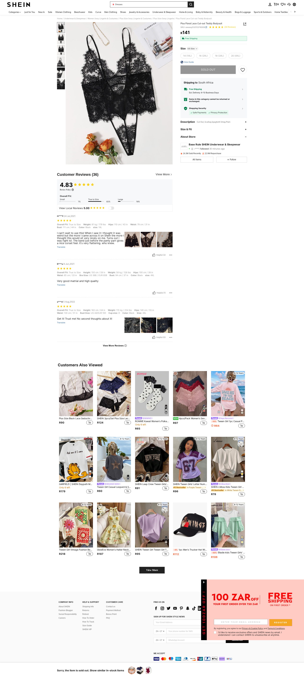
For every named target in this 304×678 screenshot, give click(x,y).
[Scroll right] (295, 12)
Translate (61, 247)
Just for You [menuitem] (29, 12)
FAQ (108, 618)
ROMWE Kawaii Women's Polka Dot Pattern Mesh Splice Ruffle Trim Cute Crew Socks (152, 421)
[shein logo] (18, 4)
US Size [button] (191, 48)
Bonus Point (111, 614)
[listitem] (76, 401)
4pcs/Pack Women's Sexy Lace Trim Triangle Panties (190, 418)
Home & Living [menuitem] (186, 12)
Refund (85, 614)
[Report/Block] (171, 255)
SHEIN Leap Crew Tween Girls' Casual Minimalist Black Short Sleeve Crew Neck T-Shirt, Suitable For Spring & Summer (152, 484)
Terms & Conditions (276, 628)
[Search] (191, 4)
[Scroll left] (291, 12)
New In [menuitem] (41, 12)
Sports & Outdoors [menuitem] (262, 12)
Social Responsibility (68, 614)
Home (59, 18)
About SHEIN (64, 606)
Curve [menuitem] (98, 12)
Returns (85, 610)
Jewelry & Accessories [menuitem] (139, 12)
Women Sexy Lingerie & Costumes (103, 18)
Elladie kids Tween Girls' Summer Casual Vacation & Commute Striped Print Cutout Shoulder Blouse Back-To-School (228, 552)
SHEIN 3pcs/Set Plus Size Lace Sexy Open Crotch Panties (114, 418)
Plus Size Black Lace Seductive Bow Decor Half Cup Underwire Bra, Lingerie (76, 418)
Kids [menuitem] (90, 12)
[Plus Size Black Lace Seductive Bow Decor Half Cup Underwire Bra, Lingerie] (76, 393)
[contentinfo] (201, 659)
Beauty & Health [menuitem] (224, 12)
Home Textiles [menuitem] (281, 12)
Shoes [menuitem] (123, 12)
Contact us (110, 606)
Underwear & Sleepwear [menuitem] (164, 12)
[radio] (187, 55)
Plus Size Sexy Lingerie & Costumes (135, 18)
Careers (62, 618)
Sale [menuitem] (50, 12)
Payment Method (113, 610)
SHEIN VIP (87, 629)
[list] (179, 608)
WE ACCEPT (159, 654)
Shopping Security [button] (197, 108)
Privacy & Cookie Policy (252, 628)
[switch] (111, 208)
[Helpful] (154, 255)
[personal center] (270, 4)
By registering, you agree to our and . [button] (249, 628)
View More (152, 570)
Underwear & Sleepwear (75, 18)
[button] (289, 4)
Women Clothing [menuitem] (63, 12)
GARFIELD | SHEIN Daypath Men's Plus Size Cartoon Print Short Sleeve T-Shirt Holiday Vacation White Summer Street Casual (76, 484)
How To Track (88, 622)
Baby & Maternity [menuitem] (204, 12)
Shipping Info (88, 606)
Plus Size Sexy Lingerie (163, 18)
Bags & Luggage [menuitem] (243, 12)
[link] (276, 4)
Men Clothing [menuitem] (110, 12)
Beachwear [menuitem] (79, 12)
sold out (208, 69)
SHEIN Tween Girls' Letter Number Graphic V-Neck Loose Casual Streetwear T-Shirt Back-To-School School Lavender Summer (190, 484)
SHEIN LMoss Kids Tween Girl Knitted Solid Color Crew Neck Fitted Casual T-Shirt (228, 487)
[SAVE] (242, 69)
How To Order (88, 618)
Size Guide (87, 625)
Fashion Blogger (66, 610)
